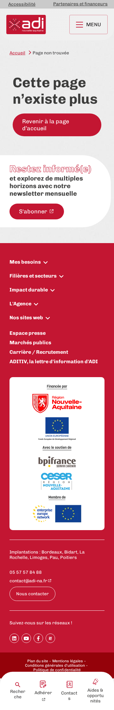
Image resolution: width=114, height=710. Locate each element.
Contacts (69, 695)
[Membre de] (57, 497)
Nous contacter (32, 594)
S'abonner (33, 211)
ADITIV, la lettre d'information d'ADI (54, 361)
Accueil (17, 53)
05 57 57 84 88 (26, 572)
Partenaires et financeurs (80, 4)
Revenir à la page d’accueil (45, 125)
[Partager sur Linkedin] (14, 638)
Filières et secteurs (33, 276)
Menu (93, 24)
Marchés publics (30, 343)
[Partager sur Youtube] (26, 638)
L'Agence (20, 304)
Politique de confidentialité (57, 670)
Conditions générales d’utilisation (55, 665)
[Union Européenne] (57, 429)
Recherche (17, 694)
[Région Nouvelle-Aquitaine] (57, 404)
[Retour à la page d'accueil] (26, 24)
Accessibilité (21, 4)
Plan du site (37, 661)
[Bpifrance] (57, 462)
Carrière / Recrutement (39, 352)
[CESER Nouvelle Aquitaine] (57, 482)
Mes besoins (25, 262)
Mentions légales (67, 661)
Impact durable (29, 290)
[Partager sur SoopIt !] (50, 638)
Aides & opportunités (95, 696)
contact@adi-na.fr (28, 581)
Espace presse (28, 333)
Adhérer (43, 692)
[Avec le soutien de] (57, 448)
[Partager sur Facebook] (38, 638)
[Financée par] (57, 387)
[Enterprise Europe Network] (57, 514)
